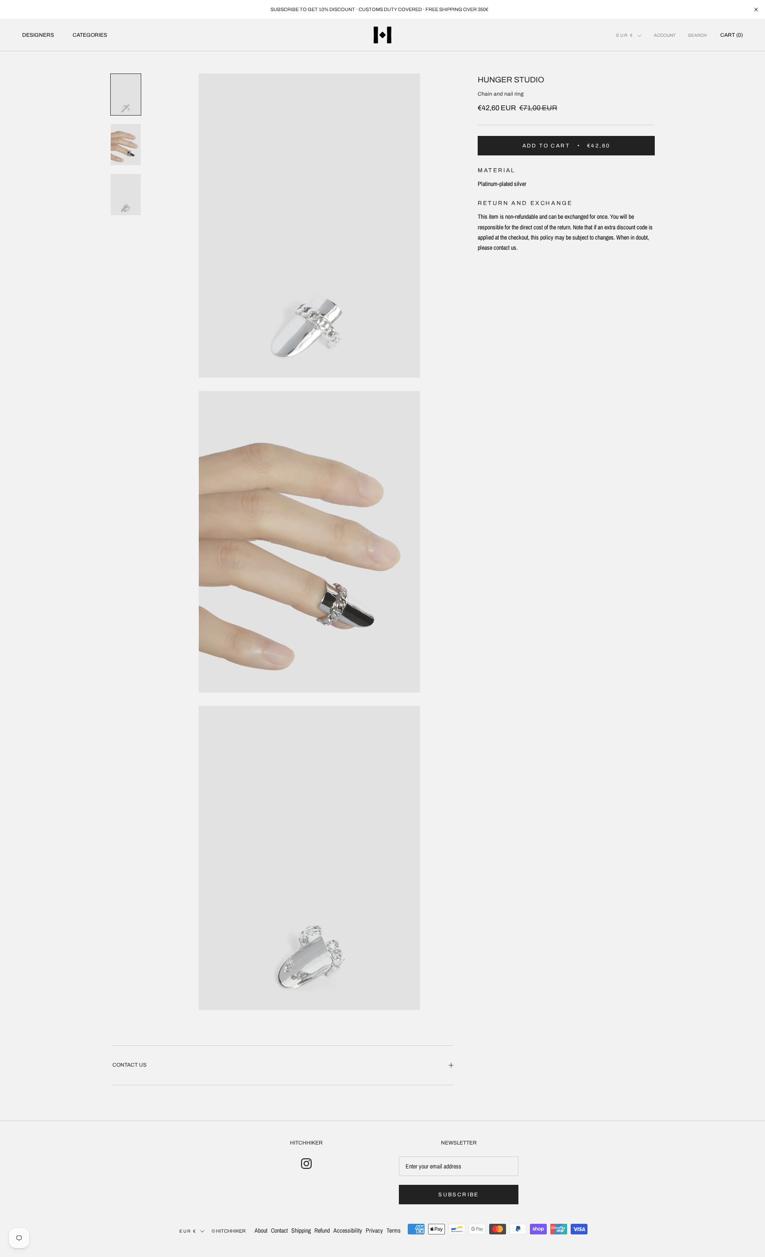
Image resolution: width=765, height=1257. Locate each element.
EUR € (625, 35)
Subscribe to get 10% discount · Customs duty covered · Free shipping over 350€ (379, 9)
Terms (393, 1230)
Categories (90, 35)
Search (697, 35)
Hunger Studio (511, 79)
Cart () (731, 35)
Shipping (301, 1230)
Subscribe (458, 1194)
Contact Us (129, 1065)
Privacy (374, 1230)
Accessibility (347, 1230)
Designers (38, 35)
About (261, 1230)
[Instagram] (306, 1163)
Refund (322, 1230)
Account (665, 35)
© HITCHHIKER (229, 1231)
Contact (279, 1230)
